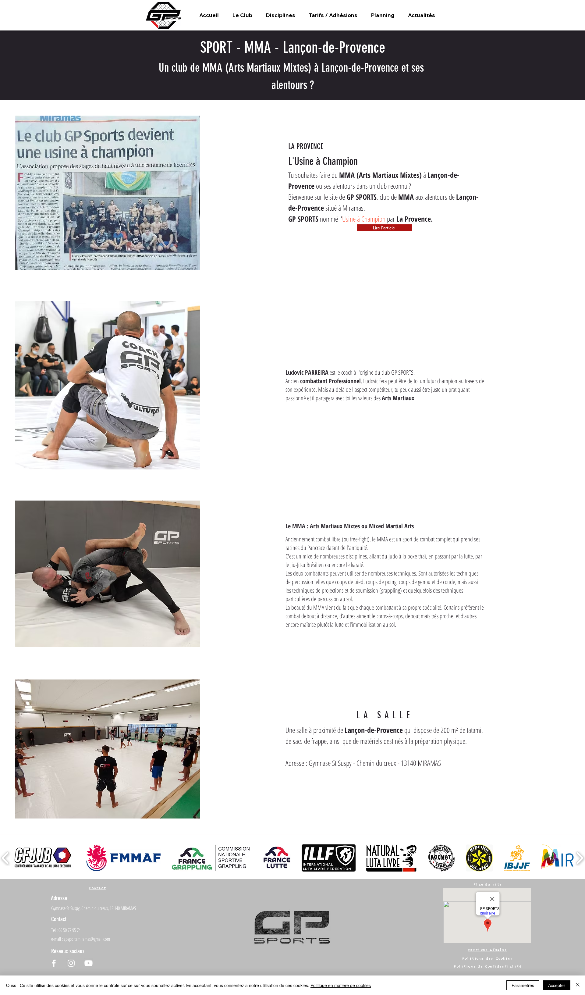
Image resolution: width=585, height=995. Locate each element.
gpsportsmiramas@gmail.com (87, 939)
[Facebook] (53, 963)
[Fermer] (577, 985)
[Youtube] (88, 963)
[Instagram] (71, 963)
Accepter (556, 985)
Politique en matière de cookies (340, 985)
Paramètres (523, 985)
